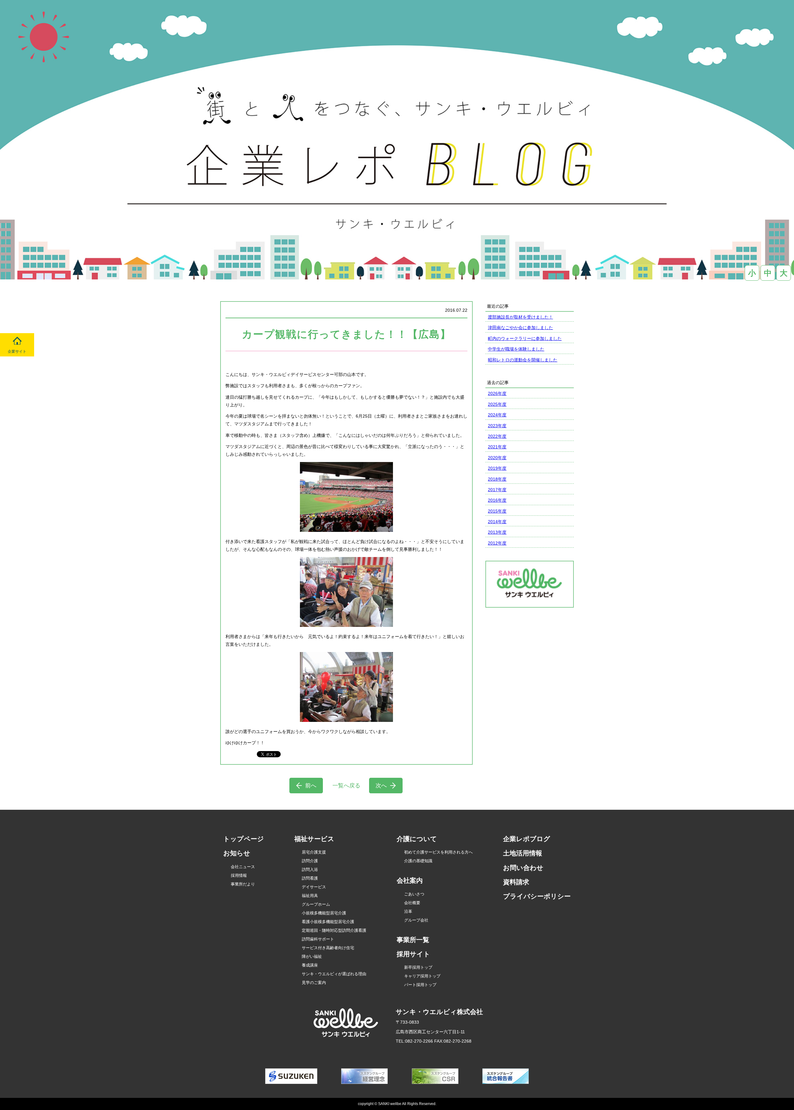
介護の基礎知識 (418, 861)
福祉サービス (314, 838)
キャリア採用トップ (422, 976)
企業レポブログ (526, 838)
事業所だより (243, 884)
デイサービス (314, 887)
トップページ (243, 838)
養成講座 (310, 965)
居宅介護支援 (314, 852)
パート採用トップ (420, 984)
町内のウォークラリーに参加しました (525, 338)
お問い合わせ (523, 867)
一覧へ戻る (346, 785)
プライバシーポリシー (537, 896)
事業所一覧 (413, 939)
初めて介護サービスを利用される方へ (438, 852)
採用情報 (239, 875)
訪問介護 (310, 861)
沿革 (408, 911)
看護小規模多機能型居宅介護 (328, 921)
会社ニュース (243, 866)
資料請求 (516, 882)
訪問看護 (310, 878)
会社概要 (412, 902)
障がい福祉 (312, 956)
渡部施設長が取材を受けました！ (520, 317)
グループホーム (316, 904)
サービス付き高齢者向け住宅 (328, 947)
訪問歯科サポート (318, 939)
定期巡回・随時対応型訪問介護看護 (334, 930)
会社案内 (410, 880)
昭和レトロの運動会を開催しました (522, 359)
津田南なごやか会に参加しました (520, 327)
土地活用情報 (522, 853)
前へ (310, 785)
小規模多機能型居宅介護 (324, 913)
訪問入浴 (310, 869)
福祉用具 (310, 895)
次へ (381, 785)
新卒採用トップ (418, 967)
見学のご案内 (314, 982)
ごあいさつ (414, 894)
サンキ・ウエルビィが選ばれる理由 (334, 974)
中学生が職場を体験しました (516, 349)
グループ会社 (416, 920)
